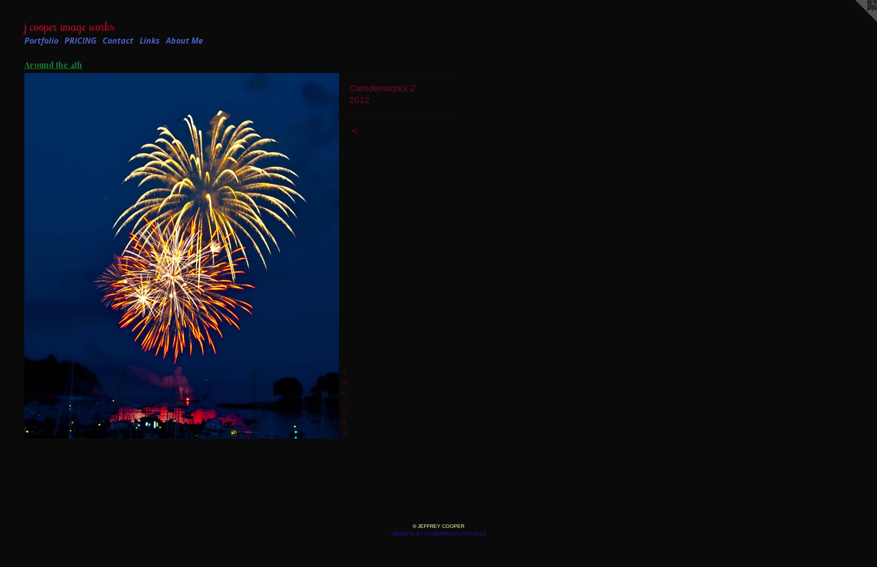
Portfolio (41, 40)
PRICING (80, 40)
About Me (184, 40)
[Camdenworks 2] (181, 256)
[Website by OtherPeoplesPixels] (856, 20)
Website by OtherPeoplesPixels (438, 534)
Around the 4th (53, 64)
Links (150, 40)
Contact (118, 40)
